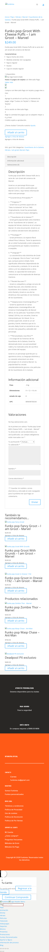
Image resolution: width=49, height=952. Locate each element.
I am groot (15, 150)
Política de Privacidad (13, 810)
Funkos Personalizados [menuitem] (8, 937)
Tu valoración (14, 445)
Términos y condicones (14, 806)
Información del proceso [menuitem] (9, 942)
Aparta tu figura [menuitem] (6, 940)
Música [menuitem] (2, 929)
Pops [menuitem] (2, 907)
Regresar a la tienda (15, 890)
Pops (12, 17)
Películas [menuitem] (3, 918)
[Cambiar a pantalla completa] (3, 948)
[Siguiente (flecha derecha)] (3, 951)
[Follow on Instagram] (11, 752)
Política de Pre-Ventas (14, 821)
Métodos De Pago (12, 847)
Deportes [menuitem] (3, 926)
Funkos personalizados (14, 794)
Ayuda (33, 125)
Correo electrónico (16, 478)
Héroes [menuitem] (2, 915)
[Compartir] (5, 948)
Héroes (18, 17)
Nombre (12, 469)
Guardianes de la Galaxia (34, 147)
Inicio (7, 17)
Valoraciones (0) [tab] (13, 165)
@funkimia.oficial (11, 756)
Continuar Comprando (16, 897)
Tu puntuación (14, 442)
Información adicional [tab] (15, 161)
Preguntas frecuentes (13, 840)
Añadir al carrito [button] (15, 538)
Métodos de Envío (12, 843)
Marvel (25, 17)
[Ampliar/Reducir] (1, 948)
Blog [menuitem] (1, 945)
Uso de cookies (11, 813)
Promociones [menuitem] (5, 934)
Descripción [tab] (11, 157)
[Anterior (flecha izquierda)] (1, 951)
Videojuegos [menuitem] (4, 924)
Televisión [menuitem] (4, 921)
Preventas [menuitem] (4, 932)
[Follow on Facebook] (7, 752)
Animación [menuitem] (4, 910)
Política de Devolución (14, 817)
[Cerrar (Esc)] (8, 948)
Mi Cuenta (9, 832)
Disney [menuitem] (2, 913)
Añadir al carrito (15, 132)
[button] (14, 137)
